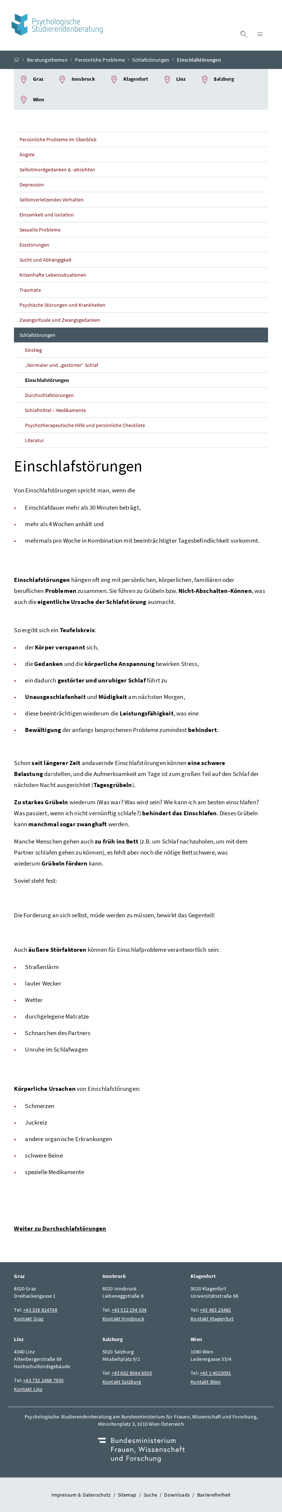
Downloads (177, 1494)
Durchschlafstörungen (49, 395)
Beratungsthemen (47, 60)
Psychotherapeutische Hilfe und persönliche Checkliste (85, 425)
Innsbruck (82, 79)
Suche (150, 1494)
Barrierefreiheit (214, 1494)
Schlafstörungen (150, 60)
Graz (38, 79)
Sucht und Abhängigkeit (45, 259)
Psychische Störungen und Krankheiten (62, 305)
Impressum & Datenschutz (81, 1494)
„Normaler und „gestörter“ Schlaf (61, 365)
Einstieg (33, 350)
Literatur (34, 440)
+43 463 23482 (215, 1310)
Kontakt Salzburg (121, 1381)
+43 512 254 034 (129, 1310)
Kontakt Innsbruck (123, 1318)
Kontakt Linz (28, 1389)
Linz (180, 79)
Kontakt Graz (28, 1318)
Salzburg (223, 79)
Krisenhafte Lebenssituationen (52, 275)
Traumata (30, 290)
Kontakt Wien (206, 1381)
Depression (31, 184)
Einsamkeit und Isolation (46, 214)
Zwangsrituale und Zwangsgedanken (59, 320)
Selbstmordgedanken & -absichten (57, 169)
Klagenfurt (135, 79)
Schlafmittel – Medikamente (55, 410)
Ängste (27, 154)
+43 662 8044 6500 (132, 1373)
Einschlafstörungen (47, 380)
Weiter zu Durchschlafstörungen (60, 1228)
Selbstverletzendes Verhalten (51, 199)
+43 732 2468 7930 (43, 1380)
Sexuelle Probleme (40, 229)
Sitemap (127, 1494)
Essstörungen (34, 244)
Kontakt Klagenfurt (212, 1318)
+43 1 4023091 (215, 1373)
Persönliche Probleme (100, 60)
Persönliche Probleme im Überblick (57, 139)
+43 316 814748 (40, 1310)
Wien (38, 99)
